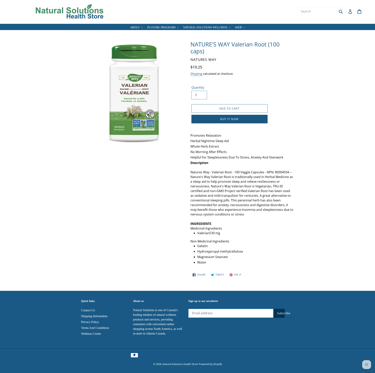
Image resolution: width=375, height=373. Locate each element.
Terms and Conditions (95, 327)
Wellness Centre (91, 333)
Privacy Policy (90, 322)
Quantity (197, 87)
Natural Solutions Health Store (180, 364)
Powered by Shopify (210, 364)
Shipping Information (94, 316)
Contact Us (88, 310)
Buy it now (229, 119)
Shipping (196, 74)
